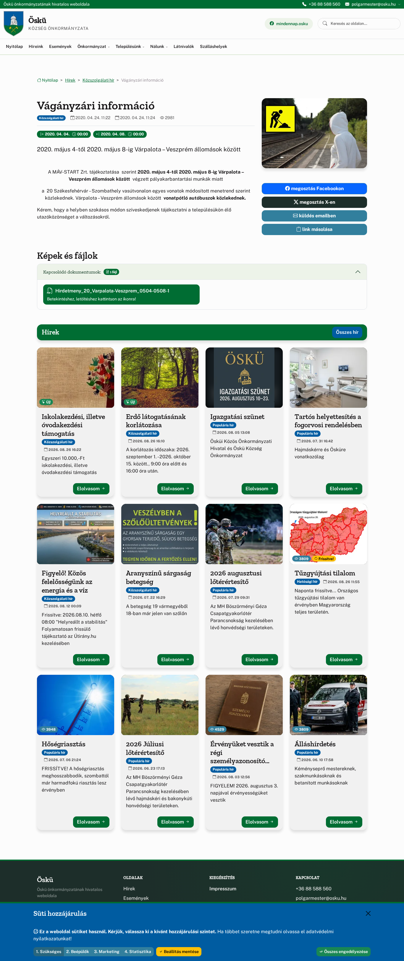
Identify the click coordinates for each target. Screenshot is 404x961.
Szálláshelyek (213, 46)
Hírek (70, 80)
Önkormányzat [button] (92, 46)
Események (60, 46)
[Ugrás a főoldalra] (14, 23)
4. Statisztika (138, 951)
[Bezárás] (368, 913)
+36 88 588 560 (324, 4)
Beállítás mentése (181, 951)
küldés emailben (317, 216)
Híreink (36, 46)
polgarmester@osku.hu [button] (374, 4)
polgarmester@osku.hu (321, 898)
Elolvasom (89, 488)
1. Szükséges (48, 951)
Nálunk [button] (157, 46)
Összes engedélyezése (345, 951)
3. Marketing (106, 951)
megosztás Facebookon (317, 188)
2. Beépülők (77, 951)
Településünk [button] (129, 46)
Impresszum (222, 889)
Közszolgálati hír (98, 80)
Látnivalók (184, 46)
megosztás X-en (316, 202)
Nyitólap (14, 46)
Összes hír (347, 332)
